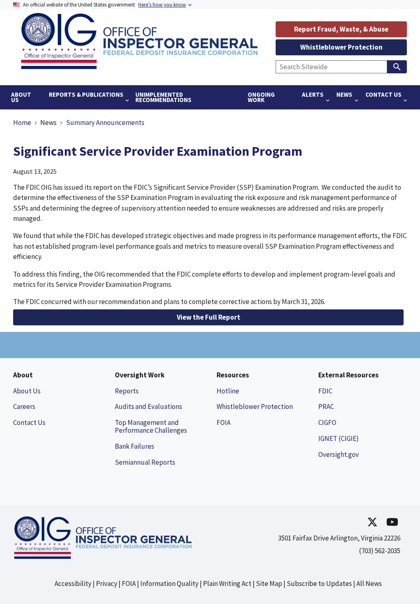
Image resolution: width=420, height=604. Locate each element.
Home (22, 122)
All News (369, 583)
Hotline (228, 390)
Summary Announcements (105, 122)
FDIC (325, 390)
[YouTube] (392, 521)
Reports (127, 390)
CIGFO (327, 422)
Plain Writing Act (227, 583)
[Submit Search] (397, 66)
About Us (27, 390)
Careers (24, 406)
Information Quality (169, 583)
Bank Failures (134, 446)
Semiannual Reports (145, 462)
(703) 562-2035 (379, 550)
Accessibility (73, 583)
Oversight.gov (338, 454)
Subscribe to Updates (319, 583)
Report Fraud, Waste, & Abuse (341, 29)
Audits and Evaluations (148, 406)
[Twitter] (372, 521)
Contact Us (29, 422)
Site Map (269, 583)
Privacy (106, 583)
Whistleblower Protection (341, 47)
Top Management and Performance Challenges (151, 426)
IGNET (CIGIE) (338, 438)
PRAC (326, 406)
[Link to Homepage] (142, 68)
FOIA (224, 422)
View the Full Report (208, 317)
